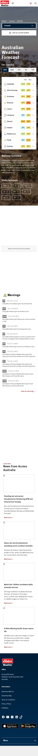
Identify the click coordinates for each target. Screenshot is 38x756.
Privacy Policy (6, 704)
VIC (25, 192)
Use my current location (20, 33)
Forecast (11, 21)
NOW (5, 70)
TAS (14, 192)
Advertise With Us (8, 692)
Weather (4, 21)
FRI (26, 70)
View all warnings (27, 391)
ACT (15, 197)
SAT (33, 70)
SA (4, 192)
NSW (5, 186)
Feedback (5, 708)
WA (5, 197)
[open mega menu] (13, 3)
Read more (8, 517)
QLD (26, 186)
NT (15, 186)
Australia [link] (20, 21)
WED (12, 70)
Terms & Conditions (8, 700)
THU (19, 70)
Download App (7, 696)
